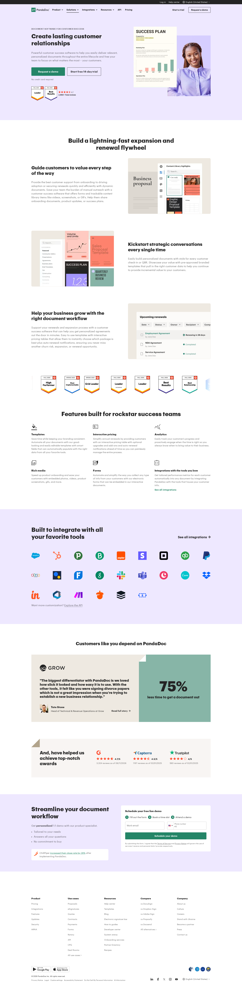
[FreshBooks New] (78, 575)
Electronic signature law (115, 919)
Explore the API (73, 605)
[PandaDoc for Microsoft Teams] (142, 575)
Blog (106, 914)
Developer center (112, 929)
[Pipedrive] (78, 555)
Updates (35, 919)
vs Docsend (146, 924)
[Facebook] (158, 979)
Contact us (182, 934)
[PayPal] (206, 555)
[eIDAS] (208, 969)
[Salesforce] (35, 555)
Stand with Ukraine (186, 919)
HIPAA (34, 929)
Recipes (108, 950)
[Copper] (164, 575)
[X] (164, 979)
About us (181, 904)
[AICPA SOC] (197, 969)
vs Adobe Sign (147, 914)
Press (179, 929)
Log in (163, 2)
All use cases (74, 955)
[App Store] (60, 969)
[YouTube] (176, 979)
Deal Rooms (73, 950)
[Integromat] (78, 595)
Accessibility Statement (73, 980)
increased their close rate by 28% (67, 853)
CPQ (70, 945)
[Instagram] (170, 979)
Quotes (71, 914)
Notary (71, 934)
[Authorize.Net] (57, 575)
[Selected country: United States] (170, 825)
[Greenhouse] (100, 575)
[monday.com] (100, 555)
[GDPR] (203, 969)
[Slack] (121, 575)
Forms (71, 929)
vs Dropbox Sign (148, 909)
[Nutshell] (100, 595)
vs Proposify (146, 919)
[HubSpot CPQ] (57, 555)
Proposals (72, 904)
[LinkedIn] (151, 979)
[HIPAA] (191, 969)
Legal (46, 980)
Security (35, 924)
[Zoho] (35, 575)
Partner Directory (112, 945)
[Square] (164, 555)
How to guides (111, 924)
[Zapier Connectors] (121, 555)
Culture (180, 909)
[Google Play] (41, 969)
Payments (72, 924)
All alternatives (148, 929)
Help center (174, 2)
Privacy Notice (180, 843)
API (119, 9)
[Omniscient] (57, 595)
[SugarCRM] (121, 595)
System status (110, 934)
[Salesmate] (142, 595)
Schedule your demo (165, 835)
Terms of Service (164, 843)
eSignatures (73, 909)
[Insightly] (35, 595)
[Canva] (185, 575)
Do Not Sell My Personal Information (98, 980)
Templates (109, 909)
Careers (180, 914)
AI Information (119, 980)
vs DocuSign (147, 904)
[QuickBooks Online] (185, 555)
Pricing (128, 9)
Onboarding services (114, 940)
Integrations (37, 909)
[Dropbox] (206, 575)
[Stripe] (142, 555)
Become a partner (185, 924)
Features (35, 914)
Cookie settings (56, 980)
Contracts (72, 919)
